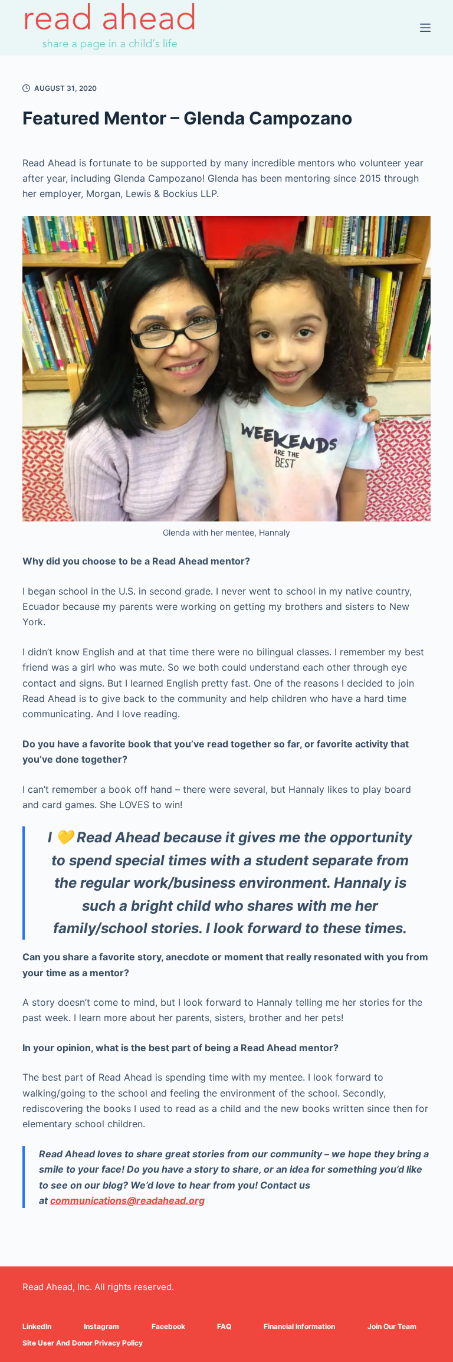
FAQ (224, 1326)
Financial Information (299, 1326)
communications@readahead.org (127, 1200)
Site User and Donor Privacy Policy (82, 1342)
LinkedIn (36, 1326)
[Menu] (425, 27)
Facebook (168, 1326)
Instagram (101, 1326)
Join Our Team (391, 1326)
